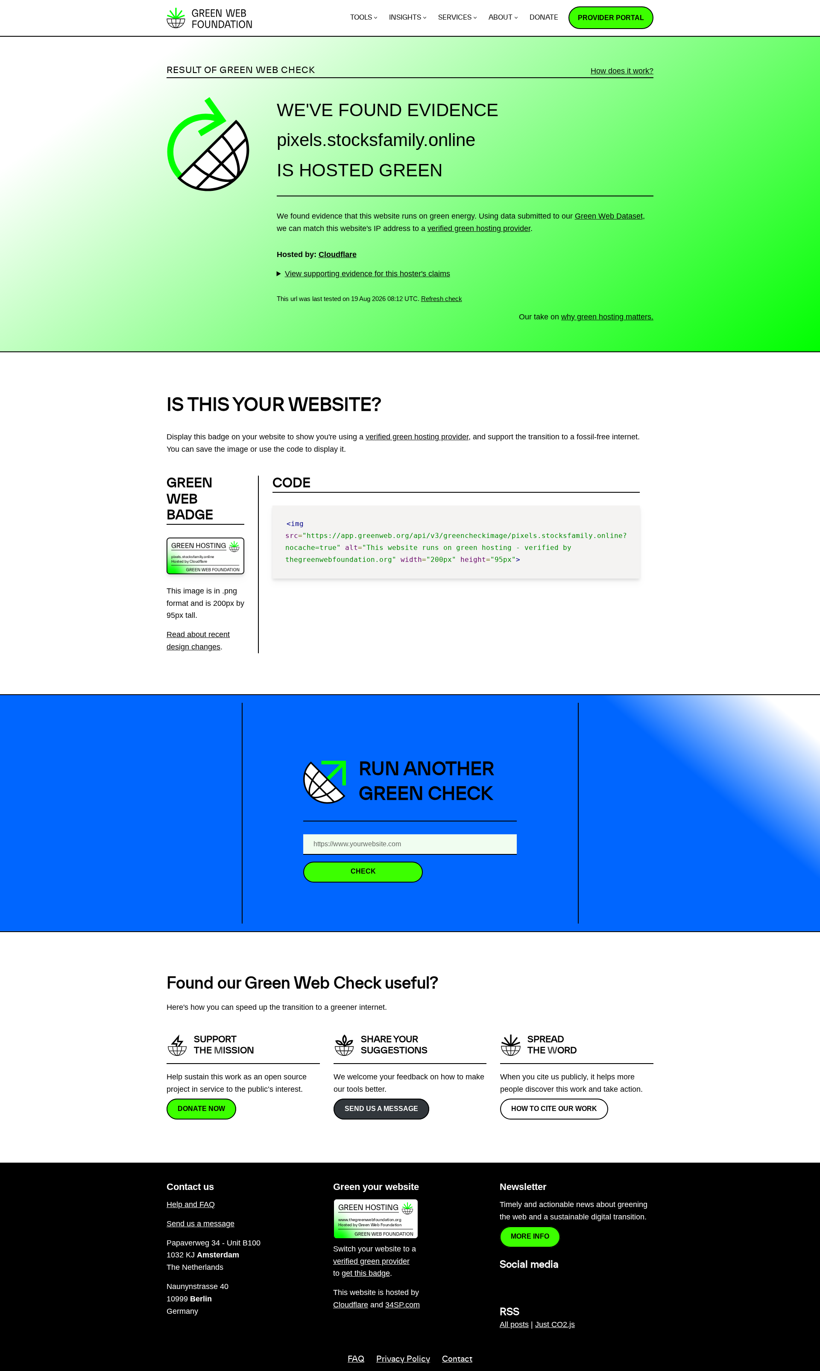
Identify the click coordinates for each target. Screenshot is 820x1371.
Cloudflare (338, 254)
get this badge (366, 1273)
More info (530, 1236)
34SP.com (402, 1305)
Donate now (201, 1108)
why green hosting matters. (607, 317)
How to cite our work (554, 1108)
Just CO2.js (555, 1324)
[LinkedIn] (505, 1283)
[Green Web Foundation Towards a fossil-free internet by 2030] (209, 18)
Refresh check (441, 298)
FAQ (356, 1359)
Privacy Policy (403, 1359)
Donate (544, 18)
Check (363, 871)
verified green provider (371, 1261)
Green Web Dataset (609, 216)
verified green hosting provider (479, 228)
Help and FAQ (191, 1204)
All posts (514, 1324)
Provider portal (611, 17)
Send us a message (381, 1108)
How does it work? (622, 71)
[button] (375, 17)
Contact (457, 1359)
